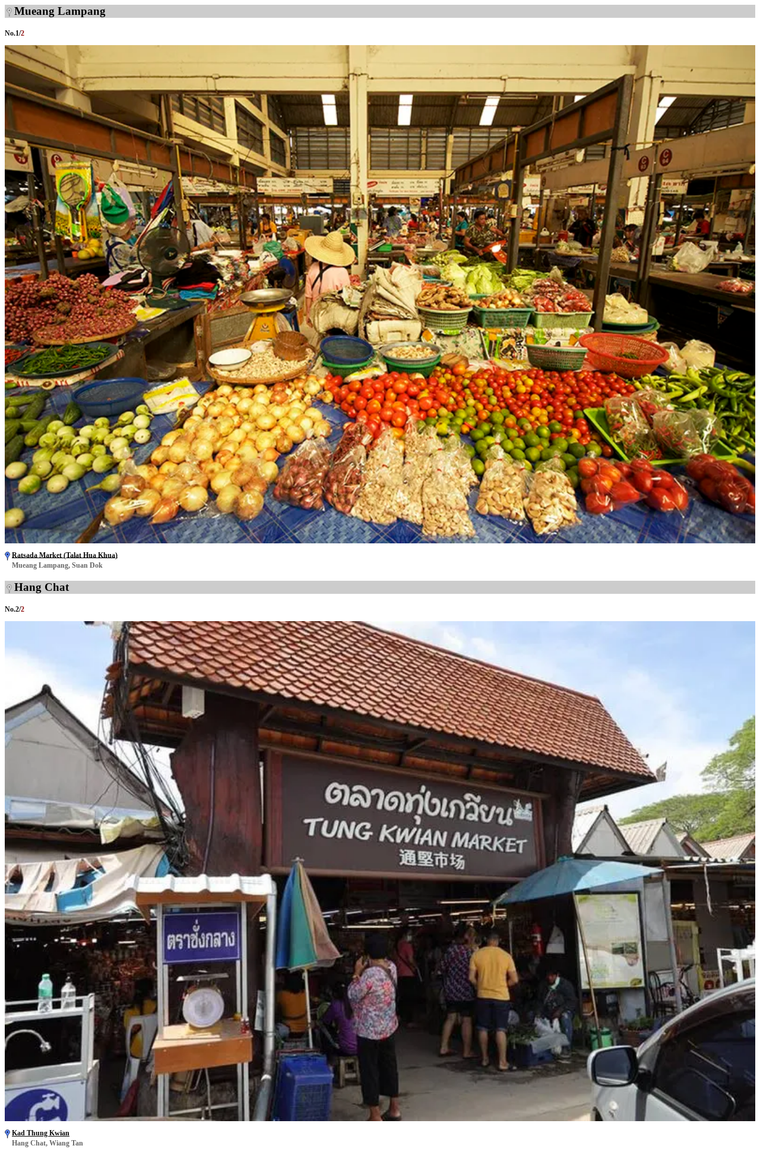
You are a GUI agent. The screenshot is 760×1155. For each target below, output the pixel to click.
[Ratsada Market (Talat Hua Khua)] (380, 540)
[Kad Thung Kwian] (380, 1118)
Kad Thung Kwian (40, 1133)
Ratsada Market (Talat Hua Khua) (65, 554)
